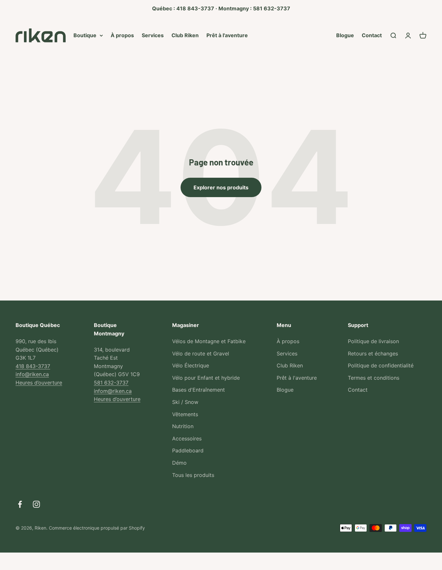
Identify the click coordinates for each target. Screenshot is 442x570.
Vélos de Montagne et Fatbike (209, 341)
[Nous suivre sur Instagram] (36, 504)
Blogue (345, 35)
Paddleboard (188, 450)
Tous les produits (193, 475)
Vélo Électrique (190, 365)
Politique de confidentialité (381, 365)
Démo (179, 462)
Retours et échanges (373, 353)
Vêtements (185, 414)
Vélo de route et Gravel (200, 353)
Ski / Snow (185, 402)
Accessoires (187, 438)
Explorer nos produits (221, 187)
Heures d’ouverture (39, 382)
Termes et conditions (373, 378)
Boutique (84, 35)
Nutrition (182, 426)
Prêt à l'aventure (227, 35)
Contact (372, 35)
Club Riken (185, 35)
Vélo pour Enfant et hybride (206, 378)
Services (153, 35)
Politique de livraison (373, 341)
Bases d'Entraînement (198, 389)
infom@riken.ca (113, 391)
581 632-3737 (111, 382)
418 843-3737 (33, 366)
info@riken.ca (32, 374)
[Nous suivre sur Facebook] (20, 504)
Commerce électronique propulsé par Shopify (97, 528)
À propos (122, 35)
